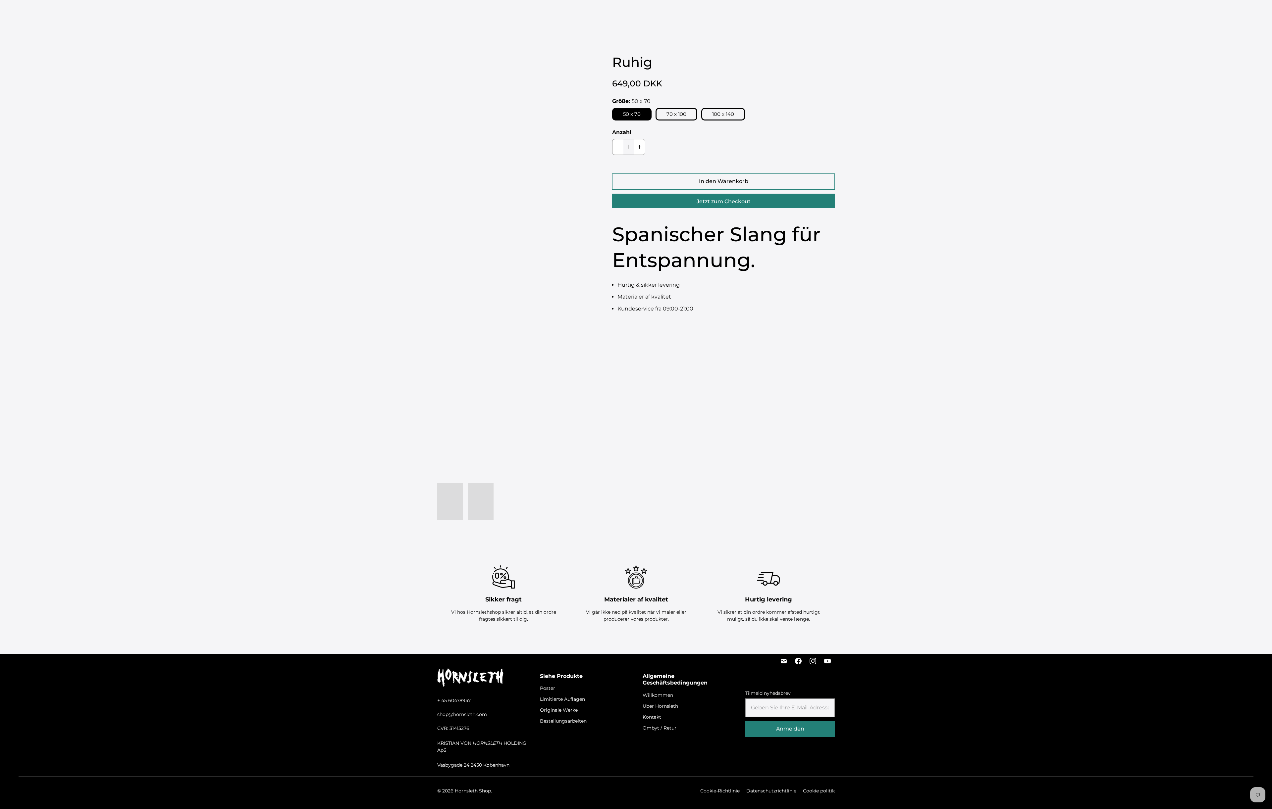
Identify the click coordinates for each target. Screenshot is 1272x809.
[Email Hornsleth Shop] (783, 661)
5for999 (520, 13)
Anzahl (621, 132)
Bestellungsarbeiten (681, 13)
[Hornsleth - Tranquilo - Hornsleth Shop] (511, 160)
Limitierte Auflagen (581, 13)
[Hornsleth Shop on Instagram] (813, 661)
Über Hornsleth (660, 706)
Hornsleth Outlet (734, 13)
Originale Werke (631, 13)
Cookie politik (819, 791)
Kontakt (652, 717)
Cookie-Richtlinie (720, 791)
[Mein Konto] (1200, 14)
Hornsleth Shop (473, 791)
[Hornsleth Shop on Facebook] (798, 661)
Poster (544, 13)
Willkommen (658, 695)
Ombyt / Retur (659, 728)
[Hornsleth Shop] (43, 13)
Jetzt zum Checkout (724, 201)
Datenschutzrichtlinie (771, 791)
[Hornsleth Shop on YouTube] (827, 661)
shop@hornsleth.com (462, 714)
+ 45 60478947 (454, 700)
